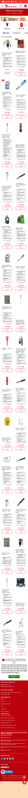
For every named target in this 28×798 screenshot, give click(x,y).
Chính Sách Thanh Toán (6, 722)
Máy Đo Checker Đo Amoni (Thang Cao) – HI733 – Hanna (7, 439)
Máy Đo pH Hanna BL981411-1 (6, 553)
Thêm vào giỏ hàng (21, 74)
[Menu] (2, 6)
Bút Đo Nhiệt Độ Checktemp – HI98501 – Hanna (6, 591)
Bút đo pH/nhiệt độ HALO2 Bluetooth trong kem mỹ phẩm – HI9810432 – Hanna (20, 322)
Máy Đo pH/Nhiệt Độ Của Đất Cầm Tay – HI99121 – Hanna (20, 551)
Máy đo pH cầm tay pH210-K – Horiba (6, 227)
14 (21, 659)
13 (18, 659)
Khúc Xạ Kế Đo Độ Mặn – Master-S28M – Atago (21, 511)
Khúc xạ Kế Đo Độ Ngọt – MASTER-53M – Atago (20, 185)
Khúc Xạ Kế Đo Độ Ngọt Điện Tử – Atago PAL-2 (7, 267)
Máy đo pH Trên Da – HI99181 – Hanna (6, 510)
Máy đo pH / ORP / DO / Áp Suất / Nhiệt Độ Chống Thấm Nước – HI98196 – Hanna (21, 350)
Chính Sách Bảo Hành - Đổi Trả (7, 720)
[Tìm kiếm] (25, 6)
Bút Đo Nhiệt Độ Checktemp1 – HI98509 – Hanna (20, 633)
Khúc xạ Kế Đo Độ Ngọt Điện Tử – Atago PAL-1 (7, 93)
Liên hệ (2, 699)
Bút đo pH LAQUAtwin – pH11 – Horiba (21, 96)
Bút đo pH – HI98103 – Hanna (7, 349)
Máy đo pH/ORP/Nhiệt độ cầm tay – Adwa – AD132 (7, 54)
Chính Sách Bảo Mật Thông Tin (7, 727)
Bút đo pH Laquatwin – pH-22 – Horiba (20, 267)
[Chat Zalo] (24, 782)
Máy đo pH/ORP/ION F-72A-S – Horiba (20, 429)
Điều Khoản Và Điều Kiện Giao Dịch (8, 725)
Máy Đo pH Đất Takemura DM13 (19, 228)
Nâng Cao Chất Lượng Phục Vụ (8, 717)
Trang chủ (8, 13)
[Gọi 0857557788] (24, 777)
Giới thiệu (3, 701)
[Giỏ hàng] (20, 6)
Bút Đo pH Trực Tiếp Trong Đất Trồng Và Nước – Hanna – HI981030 (6, 188)
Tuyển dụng (3, 708)
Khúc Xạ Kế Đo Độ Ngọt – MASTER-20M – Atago (7, 631)
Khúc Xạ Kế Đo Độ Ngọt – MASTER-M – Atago (20, 468)
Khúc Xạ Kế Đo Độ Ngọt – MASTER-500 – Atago (20, 390)
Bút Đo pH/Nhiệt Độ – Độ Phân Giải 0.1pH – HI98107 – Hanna (20, 146)
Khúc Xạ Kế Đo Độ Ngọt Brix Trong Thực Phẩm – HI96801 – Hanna (7, 468)
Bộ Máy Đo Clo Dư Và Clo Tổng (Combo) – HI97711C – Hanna (20, 604)
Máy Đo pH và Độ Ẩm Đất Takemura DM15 (20, 52)
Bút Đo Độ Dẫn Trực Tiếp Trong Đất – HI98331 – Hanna (6, 136)
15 (24, 659)
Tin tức (2, 706)
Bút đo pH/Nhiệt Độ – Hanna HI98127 (7, 390)
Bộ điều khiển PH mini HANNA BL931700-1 (7, 307)
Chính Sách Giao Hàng (6, 715)
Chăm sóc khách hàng (5, 703)
